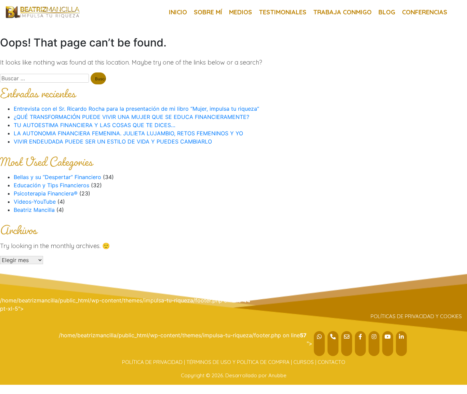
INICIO (178, 12)
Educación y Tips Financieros (51, 185)
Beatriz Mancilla (34, 209)
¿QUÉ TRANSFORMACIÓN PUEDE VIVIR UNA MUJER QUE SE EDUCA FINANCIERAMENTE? (131, 116)
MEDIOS (240, 12)
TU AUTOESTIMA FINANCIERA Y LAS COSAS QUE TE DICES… (94, 125)
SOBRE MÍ (208, 12)
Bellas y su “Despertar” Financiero (57, 177)
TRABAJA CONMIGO (342, 12)
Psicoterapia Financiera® (46, 193)
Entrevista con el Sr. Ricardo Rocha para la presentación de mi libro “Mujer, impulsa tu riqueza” (136, 108)
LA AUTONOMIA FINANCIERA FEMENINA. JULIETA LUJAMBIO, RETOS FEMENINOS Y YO (128, 133)
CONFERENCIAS (424, 12)
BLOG (386, 12)
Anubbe (277, 375)
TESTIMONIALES (282, 12)
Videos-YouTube (35, 201)
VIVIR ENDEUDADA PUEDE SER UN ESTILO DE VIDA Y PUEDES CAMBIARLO (113, 141)
